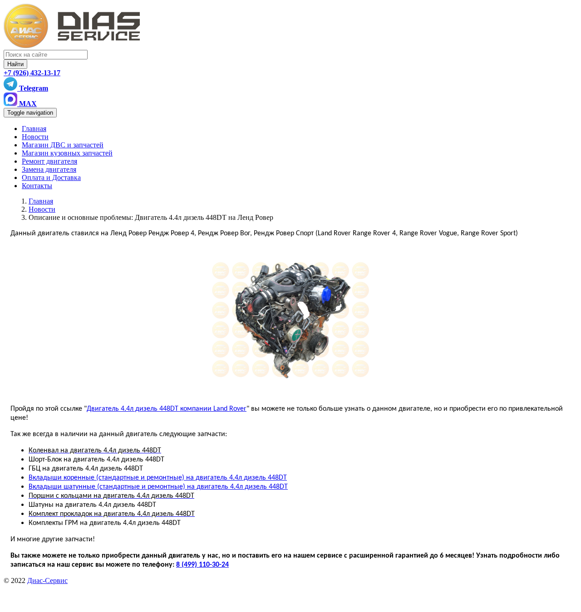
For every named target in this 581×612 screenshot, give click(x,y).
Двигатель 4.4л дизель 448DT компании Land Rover (166, 409)
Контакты (37, 185)
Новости (35, 137)
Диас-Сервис (47, 580)
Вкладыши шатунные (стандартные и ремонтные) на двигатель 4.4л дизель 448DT (158, 487)
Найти (15, 64)
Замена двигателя (49, 169)
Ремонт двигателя (49, 161)
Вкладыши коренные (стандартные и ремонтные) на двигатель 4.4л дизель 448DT (158, 477)
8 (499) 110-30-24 (202, 564)
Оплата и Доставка (51, 177)
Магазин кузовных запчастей (67, 153)
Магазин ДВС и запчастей (62, 145)
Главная (34, 128)
